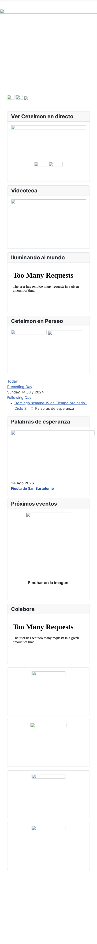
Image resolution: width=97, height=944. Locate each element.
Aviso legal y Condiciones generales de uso (49, 895)
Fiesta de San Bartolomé (32, 488)
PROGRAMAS (18, 66)
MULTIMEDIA (18, 73)
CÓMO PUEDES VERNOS (28, 87)
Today (12, 381)
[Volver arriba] (91, 938)
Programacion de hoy (25, 51)
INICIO (12, 30)
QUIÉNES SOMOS (22, 37)
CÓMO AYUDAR (20, 80)
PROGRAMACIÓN (21, 44)
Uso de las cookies (28, 888)
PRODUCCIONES (21, 59)
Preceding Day (19, 386)
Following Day (19, 397)
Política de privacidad (30, 902)
